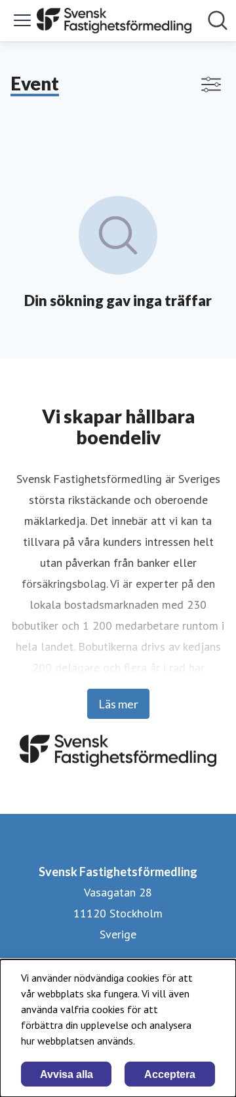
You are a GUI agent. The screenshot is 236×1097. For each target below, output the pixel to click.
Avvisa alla (66, 1074)
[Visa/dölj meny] (22, 20)
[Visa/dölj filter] (211, 84)
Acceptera (169, 1074)
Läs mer (118, 704)
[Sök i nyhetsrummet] (217, 20)
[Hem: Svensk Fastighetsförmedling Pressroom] (114, 20)
